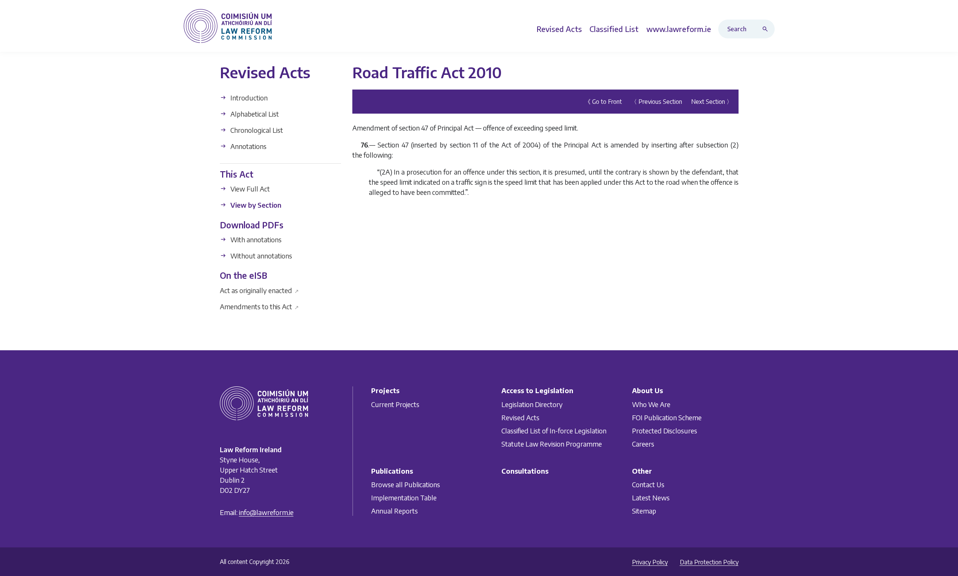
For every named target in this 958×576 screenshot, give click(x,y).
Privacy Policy (650, 562)
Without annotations (260, 255)
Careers (643, 443)
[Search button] (767, 29)
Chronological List (256, 130)
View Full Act (249, 188)
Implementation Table (404, 497)
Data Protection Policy (709, 562)
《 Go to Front (603, 101)
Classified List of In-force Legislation (553, 430)
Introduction (248, 97)
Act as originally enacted (259, 290)
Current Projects (395, 404)
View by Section (255, 205)
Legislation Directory (532, 404)
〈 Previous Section (656, 101)
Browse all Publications (405, 484)
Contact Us (648, 484)
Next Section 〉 (712, 101)
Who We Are (651, 404)
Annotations (248, 146)
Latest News (651, 497)
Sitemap (644, 510)
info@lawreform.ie (266, 512)
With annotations (255, 239)
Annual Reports (394, 510)
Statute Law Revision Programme (551, 443)
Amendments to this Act (259, 306)
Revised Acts (520, 417)
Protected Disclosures (664, 430)
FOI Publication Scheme (667, 417)
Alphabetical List (254, 113)
